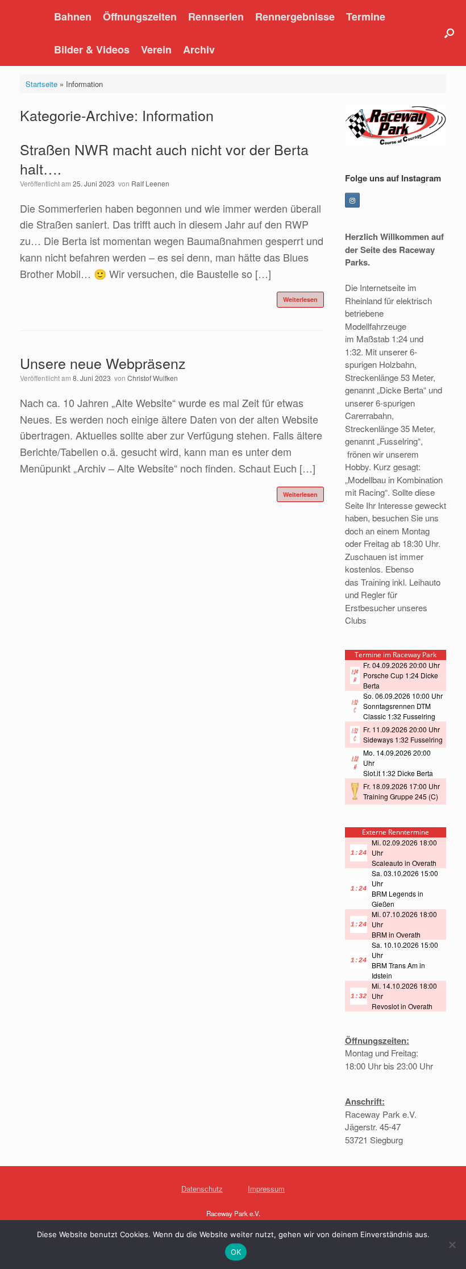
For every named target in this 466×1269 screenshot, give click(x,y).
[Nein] (451, 1244)
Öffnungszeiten (140, 16)
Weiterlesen (300, 299)
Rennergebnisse (295, 16)
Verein (156, 49)
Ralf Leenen (150, 183)
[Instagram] (352, 200)
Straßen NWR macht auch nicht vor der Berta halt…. (164, 159)
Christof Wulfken (152, 378)
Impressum (266, 1188)
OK (236, 1251)
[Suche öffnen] (449, 33)
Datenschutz (202, 1188)
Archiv (199, 49)
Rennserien (216, 16)
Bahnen (72, 16)
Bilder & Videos (92, 49)
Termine (365, 16)
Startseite (41, 83)
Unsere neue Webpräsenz (103, 363)
